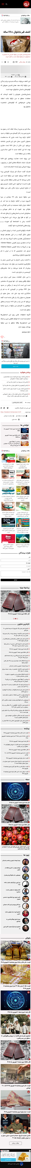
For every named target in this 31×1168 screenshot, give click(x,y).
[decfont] (2, 62)
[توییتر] (4, 408)
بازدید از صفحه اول (20, 416)
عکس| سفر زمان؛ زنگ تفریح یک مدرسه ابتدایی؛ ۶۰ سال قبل (15, 629)
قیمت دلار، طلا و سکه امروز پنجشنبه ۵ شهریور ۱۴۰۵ (16, 733)
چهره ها (26, 855)
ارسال (15, 580)
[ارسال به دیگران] (16, 62)
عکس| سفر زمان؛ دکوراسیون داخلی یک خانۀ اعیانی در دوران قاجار (15, 722)
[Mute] (5, 357)
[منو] (3, 4)
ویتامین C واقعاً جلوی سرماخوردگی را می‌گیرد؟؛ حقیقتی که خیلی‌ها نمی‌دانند (12, 443)
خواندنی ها (24, 425)
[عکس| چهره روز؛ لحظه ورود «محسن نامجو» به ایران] (25, 899)
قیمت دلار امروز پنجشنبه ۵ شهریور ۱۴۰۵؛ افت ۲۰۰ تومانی (16, 754)
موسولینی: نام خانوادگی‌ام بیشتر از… (11, 875)
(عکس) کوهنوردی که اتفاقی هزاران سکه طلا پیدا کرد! (15, 385)
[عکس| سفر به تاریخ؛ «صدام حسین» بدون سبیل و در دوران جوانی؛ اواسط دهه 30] (15, 1124)
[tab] (17, 618)
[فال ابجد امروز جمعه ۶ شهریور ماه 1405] (25, 430)
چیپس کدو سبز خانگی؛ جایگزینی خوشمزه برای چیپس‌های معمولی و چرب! (16, 716)
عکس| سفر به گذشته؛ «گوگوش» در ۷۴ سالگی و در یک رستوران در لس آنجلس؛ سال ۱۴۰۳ (15, 706)
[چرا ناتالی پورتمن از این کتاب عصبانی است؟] (25, 906)
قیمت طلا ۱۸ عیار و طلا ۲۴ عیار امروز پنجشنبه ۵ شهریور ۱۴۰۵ (15, 737)
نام (29, 557)
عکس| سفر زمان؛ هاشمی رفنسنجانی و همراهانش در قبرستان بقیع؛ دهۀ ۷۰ (15, 640)
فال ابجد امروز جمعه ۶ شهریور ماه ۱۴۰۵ (18, 649)
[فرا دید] (26, 4)
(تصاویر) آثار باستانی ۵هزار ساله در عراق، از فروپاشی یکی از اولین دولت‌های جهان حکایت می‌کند (15, 395)
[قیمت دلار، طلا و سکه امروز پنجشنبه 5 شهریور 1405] (15, 950)
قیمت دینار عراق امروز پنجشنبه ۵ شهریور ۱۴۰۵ (17, 758)
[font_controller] (8, 62)
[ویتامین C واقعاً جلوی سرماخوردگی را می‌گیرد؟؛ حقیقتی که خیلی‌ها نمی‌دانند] (25, 443)
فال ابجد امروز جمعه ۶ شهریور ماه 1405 (19, 803)
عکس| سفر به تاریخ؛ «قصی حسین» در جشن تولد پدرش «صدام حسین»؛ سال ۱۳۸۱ (16, 645)
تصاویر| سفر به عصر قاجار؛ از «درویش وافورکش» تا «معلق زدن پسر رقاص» (16, 745)
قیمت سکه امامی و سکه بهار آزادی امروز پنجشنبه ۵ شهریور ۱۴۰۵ (16, 767)
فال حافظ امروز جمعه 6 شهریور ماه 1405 (19, 825)
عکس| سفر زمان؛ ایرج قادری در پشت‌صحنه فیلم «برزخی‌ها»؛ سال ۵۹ (16, 656)
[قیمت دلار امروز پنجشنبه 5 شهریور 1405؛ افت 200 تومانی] (15, 1074)
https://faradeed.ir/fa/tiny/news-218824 (11, 412)
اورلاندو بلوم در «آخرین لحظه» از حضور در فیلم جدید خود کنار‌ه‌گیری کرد (15, 696)
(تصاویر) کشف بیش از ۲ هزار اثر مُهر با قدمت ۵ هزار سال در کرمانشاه (15, 390)
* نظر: (28, 569)
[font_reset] (5, 62)
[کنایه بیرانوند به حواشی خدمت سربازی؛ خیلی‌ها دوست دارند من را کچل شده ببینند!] (25, 891)
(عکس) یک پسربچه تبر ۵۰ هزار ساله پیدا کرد (17, 382)
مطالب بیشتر (15, 1143)
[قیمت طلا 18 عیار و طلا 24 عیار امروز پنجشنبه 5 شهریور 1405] (15, 974)
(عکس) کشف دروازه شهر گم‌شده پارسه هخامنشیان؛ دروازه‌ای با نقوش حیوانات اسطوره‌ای (15, 378)
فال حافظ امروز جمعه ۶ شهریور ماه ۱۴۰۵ (18, 652)
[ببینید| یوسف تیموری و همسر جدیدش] (25, 862)
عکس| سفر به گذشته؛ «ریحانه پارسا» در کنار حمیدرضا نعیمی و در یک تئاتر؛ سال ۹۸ (15, 634)
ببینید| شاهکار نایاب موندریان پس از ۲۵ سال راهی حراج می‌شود (16, 662)
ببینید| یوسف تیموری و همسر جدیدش (18, 666)
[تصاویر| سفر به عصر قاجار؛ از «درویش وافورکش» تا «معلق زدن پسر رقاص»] (15, 1024)
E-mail (28, 563)
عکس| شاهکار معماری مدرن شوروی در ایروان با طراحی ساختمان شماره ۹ (16, 675)
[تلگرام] (7, 408)
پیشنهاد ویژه (24, 587)
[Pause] (3, 357)
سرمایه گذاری (8, 1160)
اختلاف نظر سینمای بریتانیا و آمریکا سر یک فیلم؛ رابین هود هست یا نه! (15, 711)
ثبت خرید (15, 366)
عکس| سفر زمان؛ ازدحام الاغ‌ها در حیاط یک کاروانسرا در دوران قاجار (15, 691)
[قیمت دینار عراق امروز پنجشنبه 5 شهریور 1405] (15, 1100)
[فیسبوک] (1, 408)
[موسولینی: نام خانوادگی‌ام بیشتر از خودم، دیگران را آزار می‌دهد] (25, 876)
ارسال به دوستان (8, 416)
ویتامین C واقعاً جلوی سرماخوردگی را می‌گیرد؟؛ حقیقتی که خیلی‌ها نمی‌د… (17, 615)
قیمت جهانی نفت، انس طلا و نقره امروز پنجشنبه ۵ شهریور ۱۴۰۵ (16, 773)
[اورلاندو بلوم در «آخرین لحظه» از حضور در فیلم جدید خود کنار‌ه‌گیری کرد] (25, 869)
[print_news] (13, 62)
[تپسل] (2, 341)
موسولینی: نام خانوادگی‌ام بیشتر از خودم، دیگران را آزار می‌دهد (15, 701)
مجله (27, 779)
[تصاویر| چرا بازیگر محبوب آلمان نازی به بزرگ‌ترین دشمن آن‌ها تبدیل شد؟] (25, 928)
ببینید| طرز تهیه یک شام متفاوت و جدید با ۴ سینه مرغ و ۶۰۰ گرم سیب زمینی (15, 685)
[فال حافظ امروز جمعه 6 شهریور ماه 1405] (25, 437)
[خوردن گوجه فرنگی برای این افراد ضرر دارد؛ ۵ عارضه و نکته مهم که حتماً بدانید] (15, 836)
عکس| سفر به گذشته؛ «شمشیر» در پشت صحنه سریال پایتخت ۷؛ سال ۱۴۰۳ (15, 670)
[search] (6, 4)
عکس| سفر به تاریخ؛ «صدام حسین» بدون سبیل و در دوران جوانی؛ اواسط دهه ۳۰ (15, 762)
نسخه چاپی (14, 419)
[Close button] (30, 1151)
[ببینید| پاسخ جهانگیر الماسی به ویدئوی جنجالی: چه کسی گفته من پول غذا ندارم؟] (25, 921)
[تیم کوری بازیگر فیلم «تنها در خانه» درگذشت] (25, 884)
